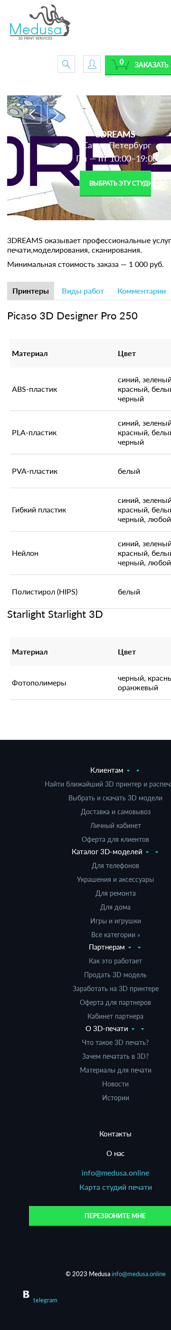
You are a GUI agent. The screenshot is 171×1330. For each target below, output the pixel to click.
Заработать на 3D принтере (116, 988)
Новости (115, 1084)
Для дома (115, 907)
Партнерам (107, 946)
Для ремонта (115, 893)
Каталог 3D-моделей (107, 851)
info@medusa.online (115, 1172)
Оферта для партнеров (115, 1002)
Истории (115, 1098)
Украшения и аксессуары (115, 879)
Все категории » (115, 935)
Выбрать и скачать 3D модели (115, 798)
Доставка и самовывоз (116, 812)
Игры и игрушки (115, 921)
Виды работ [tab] (83, 290)
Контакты (115, 1133)
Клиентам (107, 770)
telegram (45, 1300)
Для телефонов (115, 865)
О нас (115, 1153)
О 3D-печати (107, 1028)
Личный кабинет (115, 825)
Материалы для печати (116, 1070)
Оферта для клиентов (115, 839)
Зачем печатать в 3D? (115, 1056)
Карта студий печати (115, 1186)
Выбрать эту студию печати (120, 183)
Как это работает (115, 961)
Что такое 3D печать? (115, 1042)
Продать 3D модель (115, 975)
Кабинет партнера (115, 1016)
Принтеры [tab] (30, 290)
